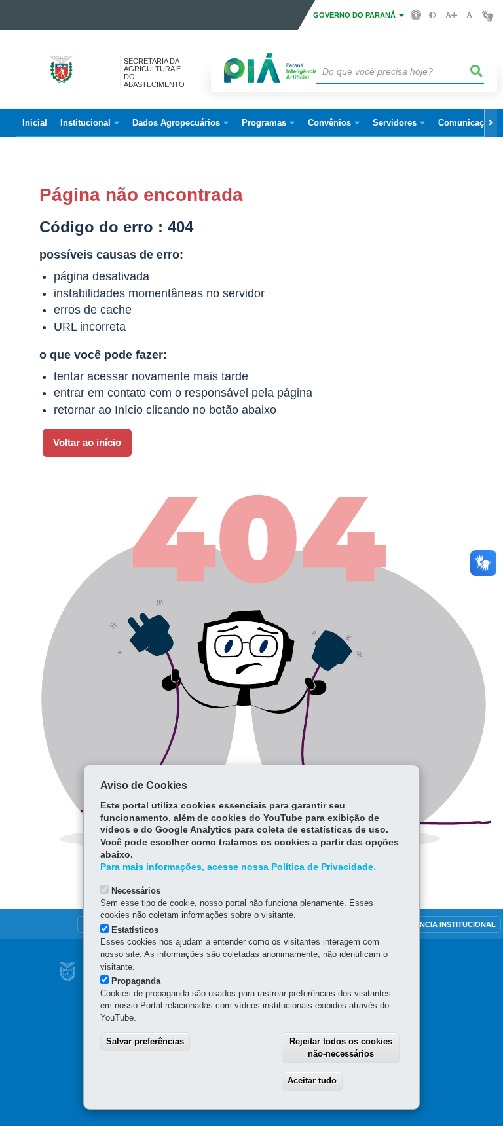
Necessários (135, 891)
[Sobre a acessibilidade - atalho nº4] (416, 14)
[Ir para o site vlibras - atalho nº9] (487, 15)
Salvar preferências (145, 1041)
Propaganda (135, 981)
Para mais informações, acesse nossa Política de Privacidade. (238, 867)
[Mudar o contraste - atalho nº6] (432, 15)
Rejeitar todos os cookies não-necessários (340, 1047)
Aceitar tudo (312, 1080)
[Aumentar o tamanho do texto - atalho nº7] (450, 15)
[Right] (490, 123)
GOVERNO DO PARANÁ (355, 15)
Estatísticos (134, 930)
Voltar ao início (87, 442)
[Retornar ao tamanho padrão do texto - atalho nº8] (469, 15)
